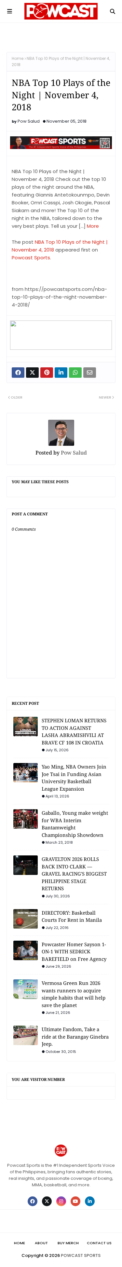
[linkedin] (90, 1201)
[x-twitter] (47, 1201)
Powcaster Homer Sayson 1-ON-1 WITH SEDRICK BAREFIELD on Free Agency (74, 951)
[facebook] (32, 1201)
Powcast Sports (31, 257)
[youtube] (75, 1201)
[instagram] (61, 1201)
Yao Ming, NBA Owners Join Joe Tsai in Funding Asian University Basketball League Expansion (74, 777)
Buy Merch (68, 1243)
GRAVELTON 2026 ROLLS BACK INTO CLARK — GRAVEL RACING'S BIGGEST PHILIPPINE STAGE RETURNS (74, 874)
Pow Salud (29, 121)
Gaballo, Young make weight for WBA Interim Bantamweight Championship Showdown (75, 824)
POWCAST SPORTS (81, 1255)
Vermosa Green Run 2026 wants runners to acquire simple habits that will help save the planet (73, 994)
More (93, 226)
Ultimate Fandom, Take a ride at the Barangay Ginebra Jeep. (75, 1036)
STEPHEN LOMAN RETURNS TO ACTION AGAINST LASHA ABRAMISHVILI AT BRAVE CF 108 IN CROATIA (74, 731)
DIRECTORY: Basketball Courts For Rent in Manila (72, 916)
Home (17, 58)
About (41, 1243)
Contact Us (99, 1243)
